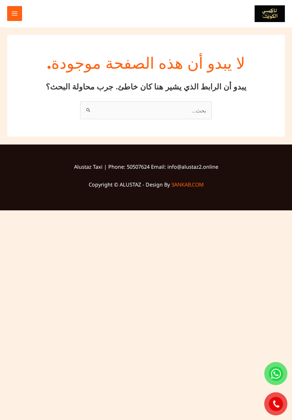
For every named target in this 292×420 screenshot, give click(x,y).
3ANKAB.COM (187, 184)
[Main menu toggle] (14, 13)
